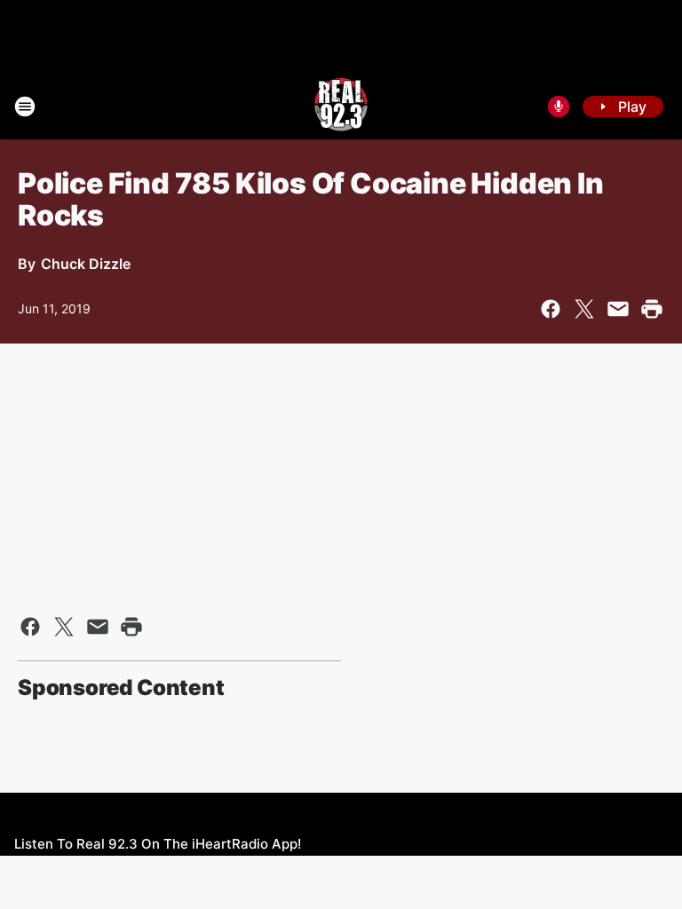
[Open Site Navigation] (25, 106)
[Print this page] (651, 308)
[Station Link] (341, 106)
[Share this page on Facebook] (550, 308)
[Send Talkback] (558, 106)
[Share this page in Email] (618, 308)
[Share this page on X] (584, 308)
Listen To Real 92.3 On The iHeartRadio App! (157, 843)
